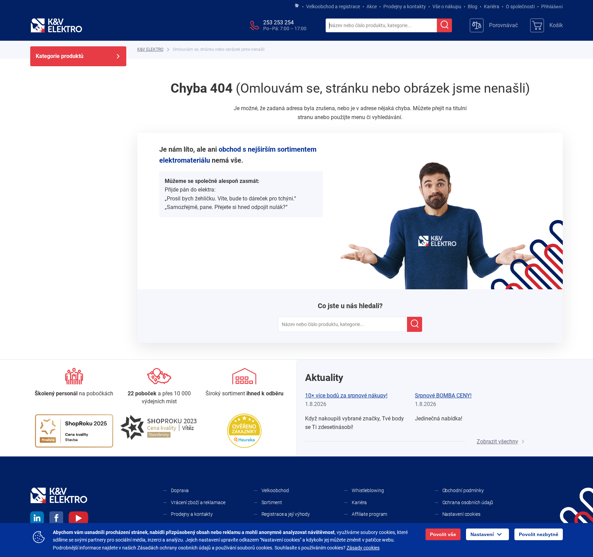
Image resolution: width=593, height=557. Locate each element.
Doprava (180, 490)
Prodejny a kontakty (404, 6)
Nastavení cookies (461, 514)
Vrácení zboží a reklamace (198, 502)
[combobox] (381, 25)
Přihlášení (552, 6)
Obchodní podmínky (463, 490)
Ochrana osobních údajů (467, 502)
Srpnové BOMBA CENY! (443, 395)
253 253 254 (278, 22)
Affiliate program (369, 514)
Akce (372, 6)
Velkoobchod (275, 490)
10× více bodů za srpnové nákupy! (346, 395)
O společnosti (520, 6)
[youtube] (78, 519)
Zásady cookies (363, 547)
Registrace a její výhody (285, 514)
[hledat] (444, 25)
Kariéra (491, 6)
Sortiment (271, 502)
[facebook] (56, 519)
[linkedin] (37, 519)
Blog (472, 6)
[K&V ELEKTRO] (56, 25)
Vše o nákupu (446, 6)
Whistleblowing (368, 490)
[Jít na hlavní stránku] (297, 6)
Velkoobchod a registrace (333, 6)
